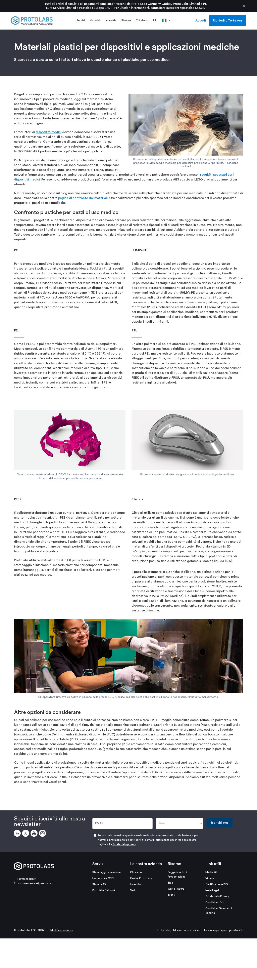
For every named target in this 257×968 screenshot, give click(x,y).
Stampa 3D (99, 884)
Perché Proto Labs (141, 878)
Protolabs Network (103, 890)
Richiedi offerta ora (227, 20)
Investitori (136, 884)
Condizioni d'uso (215, 902)
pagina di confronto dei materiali (83, 198)
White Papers (176, 888)
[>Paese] (168, 20)
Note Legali (212, 890)
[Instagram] (43, 834)
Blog (170, 882)
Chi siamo (136, 872)
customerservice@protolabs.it (35, 883)
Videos (209, 878)
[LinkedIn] (18, 834)
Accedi (200, 20)
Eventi (171, 894)
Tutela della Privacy (217, 896)
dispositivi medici (48, 132)
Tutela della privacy (124, 844)
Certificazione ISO (216, 884)
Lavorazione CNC (103, 878)
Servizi (98, 864)
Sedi (133, 890)
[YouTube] (35, 834)
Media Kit (211, 872)
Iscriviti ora (219, 822)
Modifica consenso (61, 930)
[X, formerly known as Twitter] (26, 834)
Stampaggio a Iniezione (106, 872)
